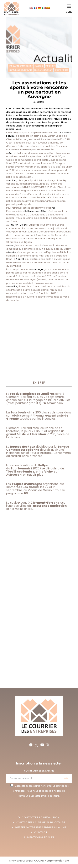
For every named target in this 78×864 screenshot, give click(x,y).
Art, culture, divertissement (21, 66)
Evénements (51, 66)
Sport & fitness (61, 70)
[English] (31, 8)
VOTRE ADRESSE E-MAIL (39, 770)
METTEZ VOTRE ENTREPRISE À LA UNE (41, 827)
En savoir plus (53, 403)
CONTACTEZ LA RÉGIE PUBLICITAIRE (40, 822)
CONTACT (40, 832)
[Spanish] (48, 8)
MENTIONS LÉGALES (40, 837)
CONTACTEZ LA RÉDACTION (41, 817)
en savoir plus (33, 475)
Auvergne (39, 66)
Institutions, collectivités (20, 70)
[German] (39, 8)
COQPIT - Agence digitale (51, 860)
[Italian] (44, 8)
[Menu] (69, 6)
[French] (35, 8)
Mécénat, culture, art (43, 70)
